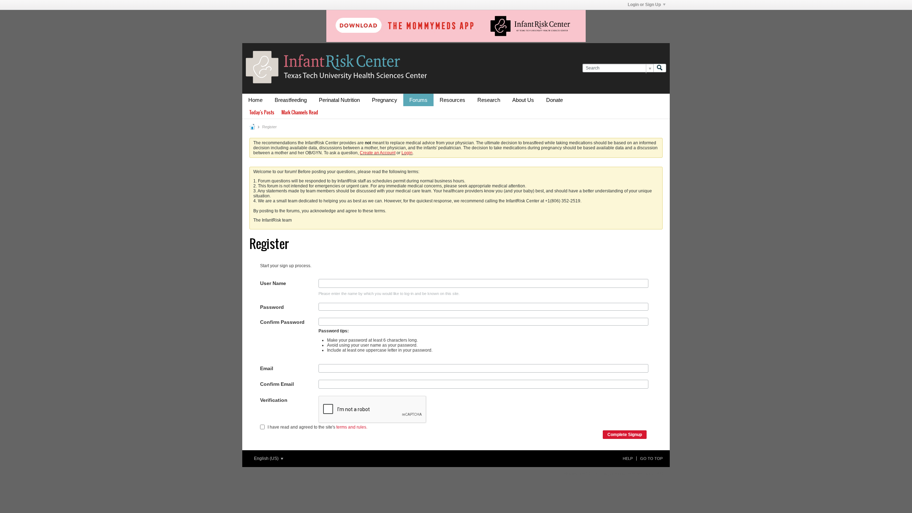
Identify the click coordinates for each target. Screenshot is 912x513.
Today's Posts (261, 112)
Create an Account (377, 152)
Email (266, 368)
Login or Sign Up (644, 4)
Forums (418, 100)
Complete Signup (624, 434)
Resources (452, 100)
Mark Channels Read (299, 112)
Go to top (651, 458)
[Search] (659, 68)
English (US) (267, 458)
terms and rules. (351, 427)
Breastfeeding (291, 100)
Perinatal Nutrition (339, 100)
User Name (273, 283)
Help (628, 458)
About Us (523, 100)
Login (407, 152)
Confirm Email (277, 384)
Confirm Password (282, 322)
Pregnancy (384, 100)
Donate (554, 100)
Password (272, 307)
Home (255, 100)
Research (488, 100)
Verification (273, 400)
